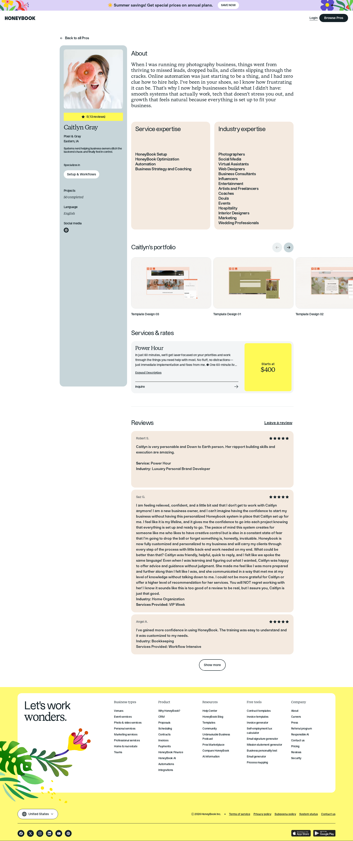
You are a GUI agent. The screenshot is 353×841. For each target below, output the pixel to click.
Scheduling (165, 729)
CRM (161, 717)
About (294, 711)
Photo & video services (128, 723)
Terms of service (239, 814)
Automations (166, 764)
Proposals (164, 723)
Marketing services (125, 734)
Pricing (295, 746)
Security (296, 758)
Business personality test (262, 751)
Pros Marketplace (213, 745)
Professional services (127, 740)
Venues (118, 711)
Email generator (256, 757)
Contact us (298, 740)
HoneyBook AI (167, 758)
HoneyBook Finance (170, 752)
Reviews (296, 752)
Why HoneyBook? (169, 711)
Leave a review (278, 423)
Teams (118, 752)
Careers (296, 717)
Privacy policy (262, 814)
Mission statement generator (264, 745)
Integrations (165, 770)
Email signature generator (262, 739)
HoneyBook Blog (212, 717)
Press (294, 723)
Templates (208, 723)
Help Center (209, 711)
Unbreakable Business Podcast (216, 737)
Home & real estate (125, 746)
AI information (210, 757)
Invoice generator (257, 723)
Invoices (163, 740)
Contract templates (258, 711)
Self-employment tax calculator (259, 731)
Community (209, 729)
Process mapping (257, 762)
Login (313, 18)
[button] (289, 247)
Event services (123, 717)
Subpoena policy (285, 814)
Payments (164, 746)
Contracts (164, 734)
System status (308, 814)
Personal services (124, 729)
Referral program (301, 729)
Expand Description (148, 373)
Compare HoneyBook (215, 751)
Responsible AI (300, 734)
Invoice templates (257, 717)
